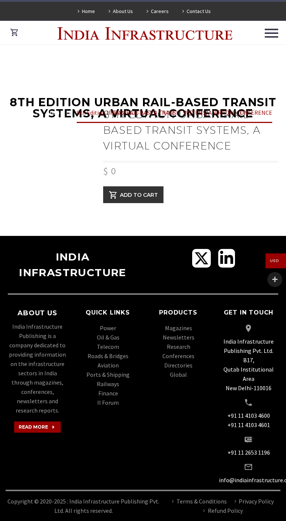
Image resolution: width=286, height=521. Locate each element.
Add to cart (139, 194)
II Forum (108, 402)
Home (88, 11)
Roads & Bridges (108, 356)
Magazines (178, 328)
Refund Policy (225, 510)
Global (178, 374)
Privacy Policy (256, 501)
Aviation (108, 365)
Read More (37, 427)
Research (178, 346)
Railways (108, 384)
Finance (108, 393)
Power (108, 328)
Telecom (108, 346)
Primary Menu (271, 33)
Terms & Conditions (202, 501)
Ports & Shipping (108, 374)
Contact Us (199, 11)
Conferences (178, 356)
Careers (160, 11)
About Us (123, 11)
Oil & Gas (108, 337)
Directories (178, 365)
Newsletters (178, 337)
